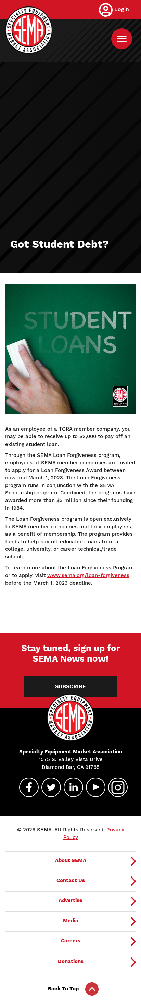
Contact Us (70, 880)
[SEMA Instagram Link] (115, 787)
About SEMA (70, 860)
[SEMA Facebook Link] (26, 787)
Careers (70, 941)
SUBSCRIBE (70, 686)
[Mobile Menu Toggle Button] (121, 39)
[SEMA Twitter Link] (48, 787)
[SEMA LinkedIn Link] (70, 787)
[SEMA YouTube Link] (93, 787)
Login (121, 9)
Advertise (70, 900)
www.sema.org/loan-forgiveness (88, 575)
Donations (71, 961)
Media (70, 920)
